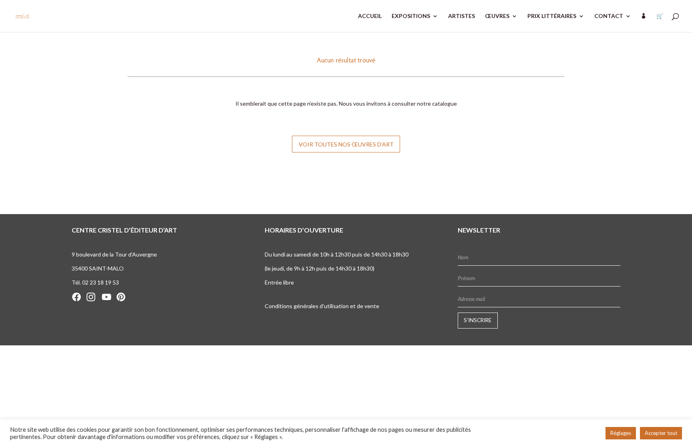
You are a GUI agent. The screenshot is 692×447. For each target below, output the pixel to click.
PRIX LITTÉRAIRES (551, 16)
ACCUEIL (370, 16)
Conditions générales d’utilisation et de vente (322, 306)
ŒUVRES (497, 16)
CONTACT (608, 16)
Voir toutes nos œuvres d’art (346, 144)
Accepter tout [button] (661, 433)
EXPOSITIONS (411, 16)
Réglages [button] (620, 433)
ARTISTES (461, 16)
